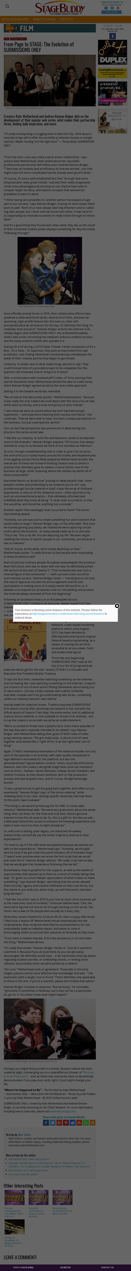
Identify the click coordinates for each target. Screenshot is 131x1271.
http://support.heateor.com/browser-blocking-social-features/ (68, 613)
